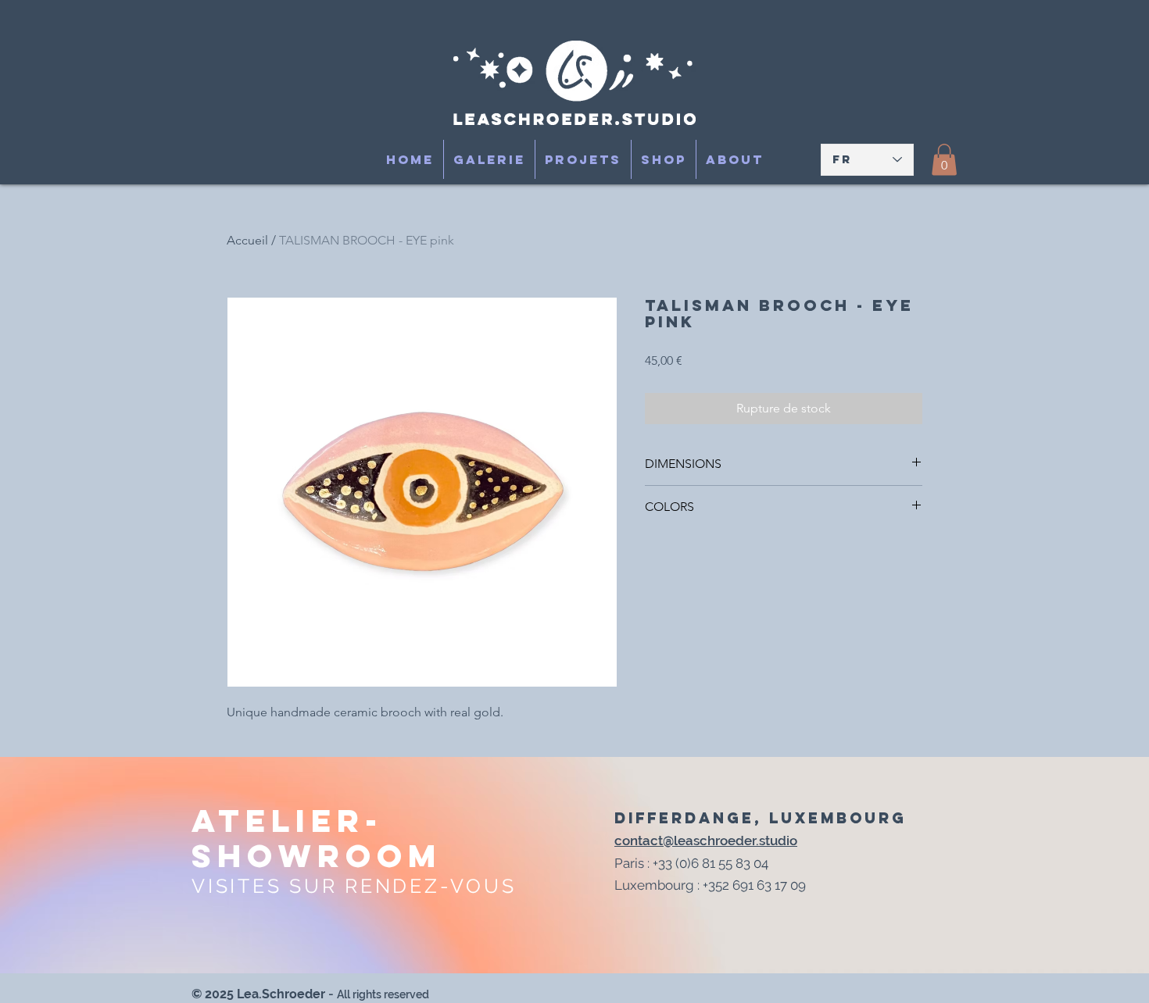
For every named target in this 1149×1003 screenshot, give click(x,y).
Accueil (247, 240)
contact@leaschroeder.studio (705, 840)
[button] (944, 160)
